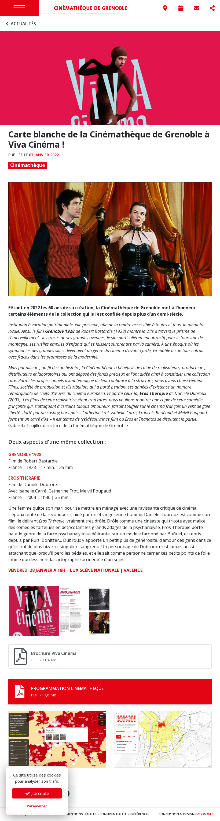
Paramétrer (37, 806)
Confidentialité (113, 814)
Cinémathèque (27, 165)
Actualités (23, 24)
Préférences (139, 814)
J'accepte (39, 793)
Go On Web (204, 814)
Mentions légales (81, 814)
